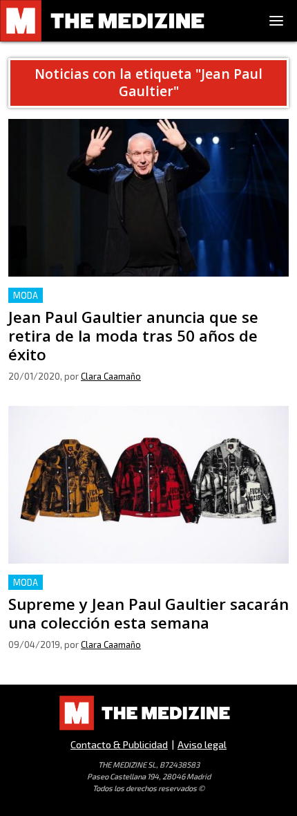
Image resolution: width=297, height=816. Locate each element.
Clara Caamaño (111, 376)
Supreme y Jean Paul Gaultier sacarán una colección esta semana (148, 591)
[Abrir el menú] (276, 20)
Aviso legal (202, 744)
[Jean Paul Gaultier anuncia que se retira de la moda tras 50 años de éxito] (148, 198)
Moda (25, 295)
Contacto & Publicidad (119, 744)
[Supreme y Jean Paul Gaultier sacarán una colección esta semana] (148, 485)
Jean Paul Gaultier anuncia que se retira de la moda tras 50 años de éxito (145, 304)
